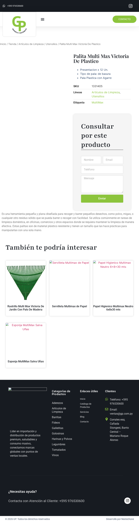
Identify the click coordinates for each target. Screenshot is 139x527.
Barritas (56, 417)
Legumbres (58, 444)
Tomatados (59, 449)
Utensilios (51, 44)
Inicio (3, 44)
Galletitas (57, 428)
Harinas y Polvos (62, 439)
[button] (42, 19)
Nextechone (127, 519)
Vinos (55, 455)
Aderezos (57, 403)
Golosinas (58, 433)
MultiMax (97, 102)
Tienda (12, 44)
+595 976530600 (71, 501)
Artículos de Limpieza (31, 44)
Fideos (56, 422)
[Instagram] (130, 6)
